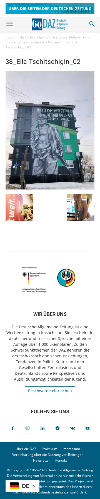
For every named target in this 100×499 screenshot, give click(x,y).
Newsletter (41, 460)
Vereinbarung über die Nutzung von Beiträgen (47, 454)
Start (9, 37)
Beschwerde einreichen (50, 390)
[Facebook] (12, 428)
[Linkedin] (42, 428)
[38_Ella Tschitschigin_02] (50, 188)
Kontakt (61, 460)
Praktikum (49, 448)
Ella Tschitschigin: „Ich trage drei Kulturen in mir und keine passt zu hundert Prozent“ (49, 40)
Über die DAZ (26, 448)
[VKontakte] (72, 428)
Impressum (71, 448)
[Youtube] (87, 428)
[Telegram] (57, 428)
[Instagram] (27, 428)
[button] (9, 24)
